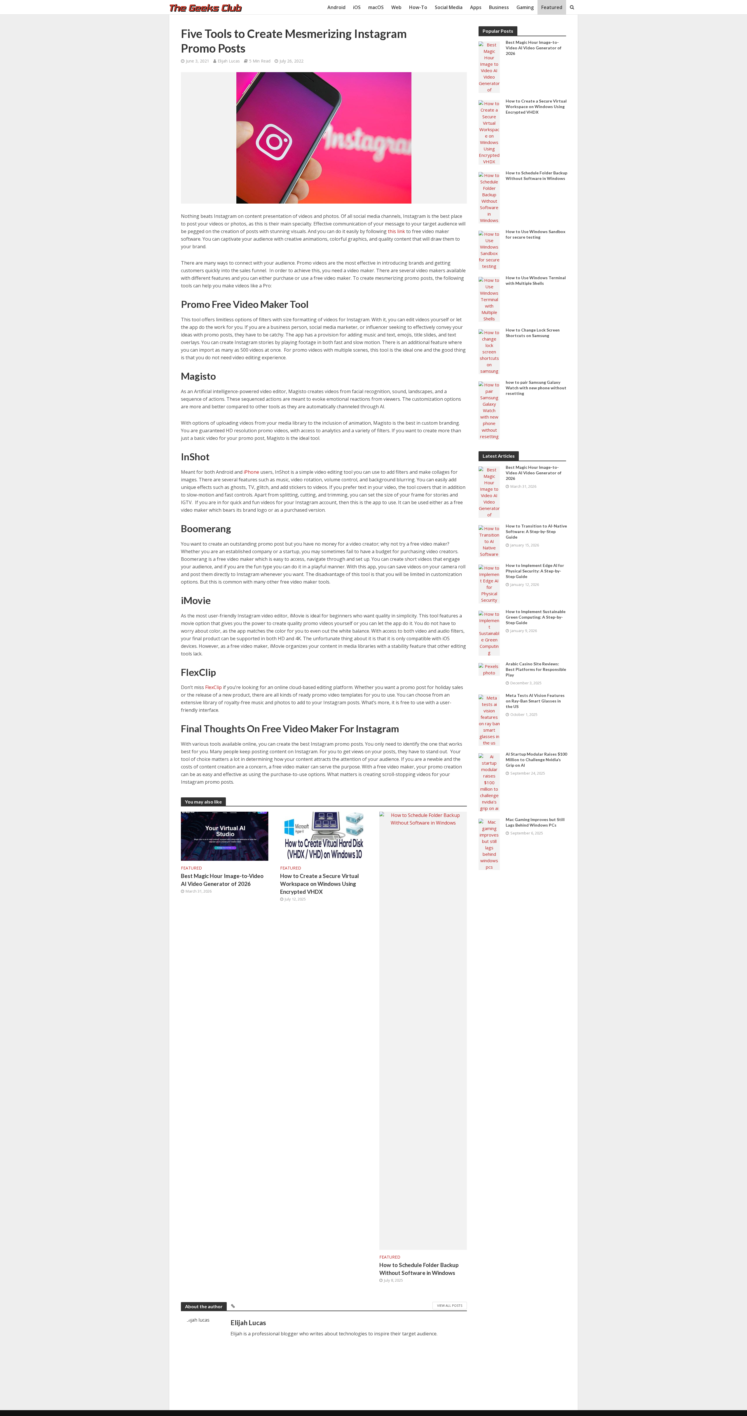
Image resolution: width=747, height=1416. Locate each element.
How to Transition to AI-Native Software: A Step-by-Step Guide (536, 531)
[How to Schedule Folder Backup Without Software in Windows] (423, 1030)
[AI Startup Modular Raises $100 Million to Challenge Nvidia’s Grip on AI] (489, 782)
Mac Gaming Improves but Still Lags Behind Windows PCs (535, 822)
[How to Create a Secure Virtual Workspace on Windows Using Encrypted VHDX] (324, 836)
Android (336, 7)
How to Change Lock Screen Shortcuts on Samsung (533, 332)
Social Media (448, 7)
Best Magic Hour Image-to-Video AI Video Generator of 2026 (222, 879)
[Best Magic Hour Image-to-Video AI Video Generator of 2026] (224, 836)
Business (499, 7)
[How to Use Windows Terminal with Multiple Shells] (489, 299)
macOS (376, 7)
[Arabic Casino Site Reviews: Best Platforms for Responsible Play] (489, 669)
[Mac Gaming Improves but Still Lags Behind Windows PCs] (489, 844)
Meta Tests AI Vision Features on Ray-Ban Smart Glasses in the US (535, 701)
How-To (418, 7)
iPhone (251, 472)
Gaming (525, 7)
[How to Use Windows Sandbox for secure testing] (489, 249)
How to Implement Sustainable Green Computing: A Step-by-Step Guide (536, 617)
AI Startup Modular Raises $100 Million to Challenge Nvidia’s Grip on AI (536, 760)
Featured (551, 7)
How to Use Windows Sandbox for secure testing (536, 234)
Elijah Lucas (229, 61)
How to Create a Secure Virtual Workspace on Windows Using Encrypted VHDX (319, 883)
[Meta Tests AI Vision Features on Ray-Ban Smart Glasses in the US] (489, 720)
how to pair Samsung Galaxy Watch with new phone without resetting (536, 388)
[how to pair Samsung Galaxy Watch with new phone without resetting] (489, 410)
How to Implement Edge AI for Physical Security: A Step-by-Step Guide (535, 571)
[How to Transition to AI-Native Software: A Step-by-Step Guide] (489, 541)
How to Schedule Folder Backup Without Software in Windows (419, 1268)
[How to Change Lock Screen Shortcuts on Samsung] (489, 351)
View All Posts (449, 1305)
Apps (475, 7)
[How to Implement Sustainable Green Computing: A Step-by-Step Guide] (489, 633)
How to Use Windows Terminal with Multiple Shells (536, 280)
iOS (357, 7)
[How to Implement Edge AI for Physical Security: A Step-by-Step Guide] (489, 583)
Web (396, 7)
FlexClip (213, 687)
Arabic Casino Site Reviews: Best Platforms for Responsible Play (536, 669)
